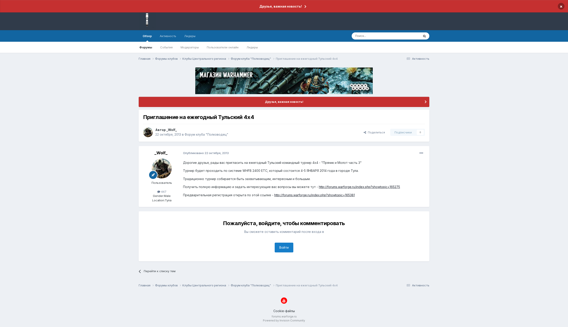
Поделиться (375, 132)
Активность (168, 36)
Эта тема (408, 36)
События (166, 47)
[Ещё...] (421, 153)
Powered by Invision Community (284, 320)
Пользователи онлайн (223, 47)
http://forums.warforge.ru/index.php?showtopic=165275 (359, 187)
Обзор (147, 36)
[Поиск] (424, 36)
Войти (284, 247)
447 (163, 191)
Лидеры (252, 47)
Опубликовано (206, 153)
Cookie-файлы (284, 311)
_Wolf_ (171, 130)
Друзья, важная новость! (280, 6)
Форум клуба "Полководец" (206, 134)
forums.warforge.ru (284, 316)
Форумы (145, 47)
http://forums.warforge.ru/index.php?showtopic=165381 (314, 195)
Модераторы (190, 47)
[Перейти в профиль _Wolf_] (148, 132)
